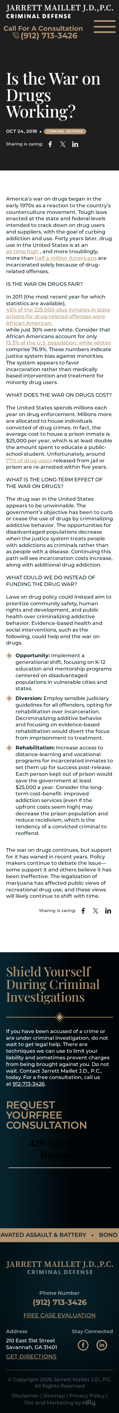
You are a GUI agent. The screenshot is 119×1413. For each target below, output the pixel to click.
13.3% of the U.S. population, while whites (58, 343)
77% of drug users (29, 461)
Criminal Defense (65, 131)
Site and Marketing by (52, 1403)
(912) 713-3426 (49, 36)
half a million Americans (66, 258)
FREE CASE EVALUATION (59, 1315)
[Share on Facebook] (50, 144)
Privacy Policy (87, 1396)
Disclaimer (25, 1396)
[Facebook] (83, 1346)
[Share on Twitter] (63, 144)
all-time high (22, 251)
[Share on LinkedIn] (75, 144)
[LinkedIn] (101, 1346)
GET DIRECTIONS (31, 1356)
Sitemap (54, 1396)
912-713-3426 (29, 1084)
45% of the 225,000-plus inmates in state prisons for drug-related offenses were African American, (58, 316)
